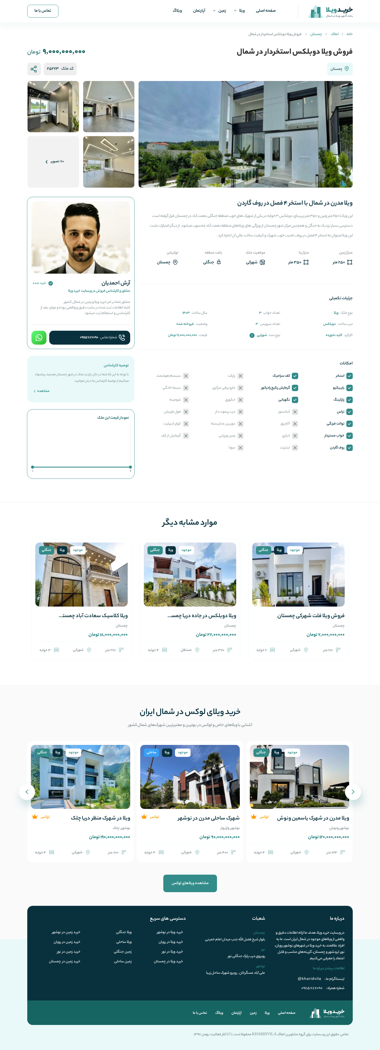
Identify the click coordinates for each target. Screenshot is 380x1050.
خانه (350, 34)
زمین (222, 11)
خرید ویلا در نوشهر (170, 932)
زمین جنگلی (123, 952)
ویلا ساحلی (124, 942)
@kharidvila (309, 978)
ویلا (242, 11)
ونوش (334, 828)
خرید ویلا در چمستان (168, 962)
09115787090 (89, 337)
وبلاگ (177, 11)
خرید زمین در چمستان (64, 962)
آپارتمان (199, 11)
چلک (116, 828)
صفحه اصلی (266, 11)
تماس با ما (42, 11)
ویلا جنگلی (124, 932)
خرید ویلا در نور (172, 952)
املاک (335, 34)
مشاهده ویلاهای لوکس (190, 883)
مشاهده (43, 391)
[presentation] (353, 792)
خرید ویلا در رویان (171, 942)
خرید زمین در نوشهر (66, 932)
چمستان (316, 34)
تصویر (57, 162)
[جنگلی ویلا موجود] (298, 581)
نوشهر (344, 828)
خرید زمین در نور (68, 952)
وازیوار (225, 828)
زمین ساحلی (123, 962)
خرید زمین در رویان (67, 942)
